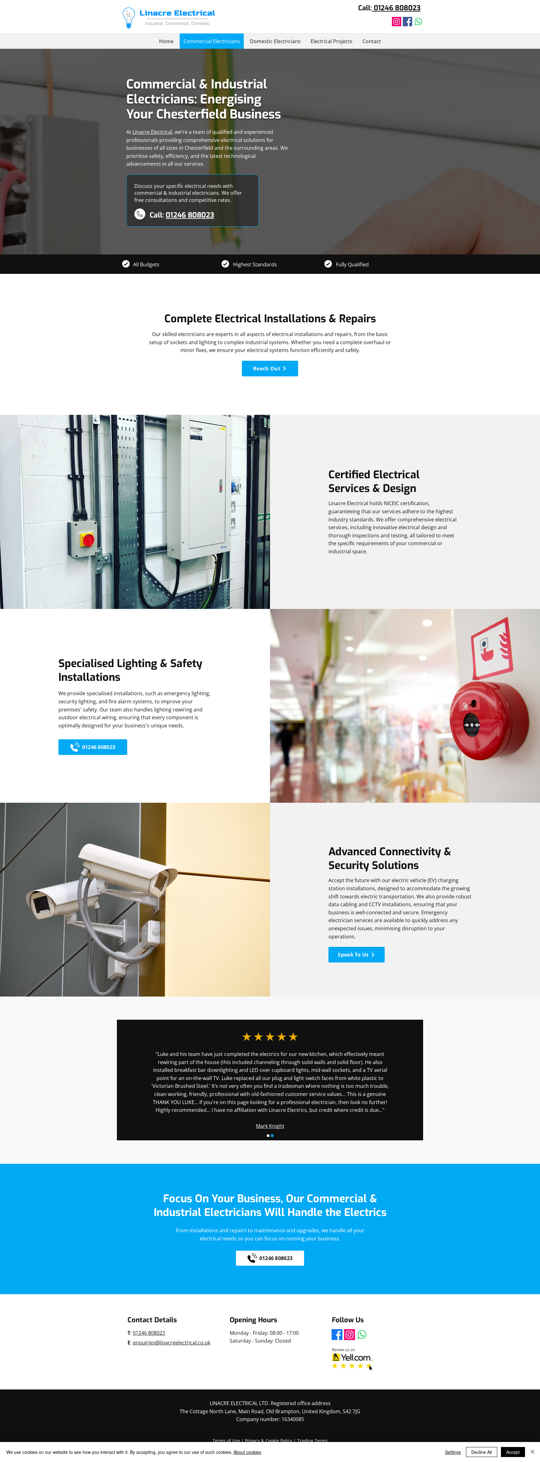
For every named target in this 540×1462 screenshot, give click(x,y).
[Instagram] (396, 21)
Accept (513, 1452)
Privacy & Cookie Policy (268, 1441)
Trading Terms (312, 1441)
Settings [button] (453, 1452)
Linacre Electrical (152, 131)
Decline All (481, 1452)
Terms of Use (226, 1441)
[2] (272, 1135)
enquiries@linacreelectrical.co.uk (171, 1342)
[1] (268, 1135)
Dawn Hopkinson (270, 1078)
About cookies (247, 1452)
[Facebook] (407, 21)
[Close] (532, 1452)
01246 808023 (396, 8)
